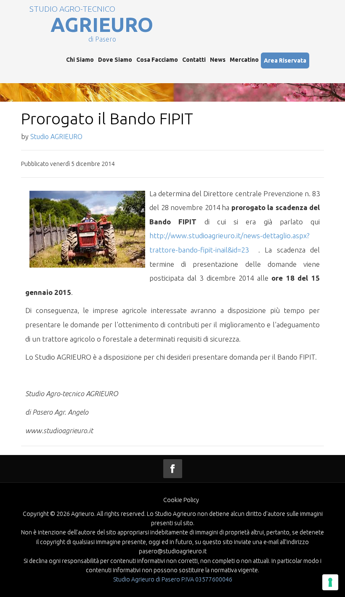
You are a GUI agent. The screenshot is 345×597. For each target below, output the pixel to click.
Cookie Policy (181, 500)
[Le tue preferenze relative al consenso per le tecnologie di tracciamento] (330, 582)
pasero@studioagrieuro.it (173, 551)
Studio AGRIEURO (56, 136)
